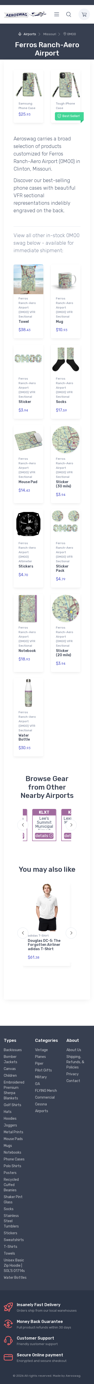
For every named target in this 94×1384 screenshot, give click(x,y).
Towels (9, 1253)
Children (10, 1075)
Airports (29, 34)
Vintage (41, 1050)
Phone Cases (14, 1159)
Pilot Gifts (43, 1070)
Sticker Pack (62, 568)
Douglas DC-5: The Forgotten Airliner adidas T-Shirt (44, 945)
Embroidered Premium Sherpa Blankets (14, 1090)
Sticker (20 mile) (63, 653)
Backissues (13, 1050)
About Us (73, 1050)
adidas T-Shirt (38, 935)
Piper (39, 1063)
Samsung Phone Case (27, 106)
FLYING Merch (46, 1091)
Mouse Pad (28, 482)
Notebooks (12, 1152)
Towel (24, 322)
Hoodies (10, 1118)
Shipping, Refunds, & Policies (75, 1062)
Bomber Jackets (10, 1059)
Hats (8, 1112)
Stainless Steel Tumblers (11, 1221)
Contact (73, 1081)
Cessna (41, 1104)
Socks (61, 402)
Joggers (10, 1125)
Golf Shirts (12, 1105)
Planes (40, 1057)
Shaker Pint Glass (13, 1199)
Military (41, 1077)
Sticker (25, 402)
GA (37, 1084)
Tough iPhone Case (65, 106)
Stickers (26, 566)
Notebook (27, 651)
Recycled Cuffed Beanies (11, 1184)
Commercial (45, 1097)
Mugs (8, 1146)
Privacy (72, 1074)
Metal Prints (13, 1132)
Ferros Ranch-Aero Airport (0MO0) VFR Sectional (27, 307)
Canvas (10, 1069)
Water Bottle (24, 737)
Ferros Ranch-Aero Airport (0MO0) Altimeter (27, 552)
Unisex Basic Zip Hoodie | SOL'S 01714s (14, 1265)
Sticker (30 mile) (63, 484)
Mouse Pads (13, 1139)
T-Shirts (10, 1247)
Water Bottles (15, 1277)
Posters (10, 1173)
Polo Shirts (12, 1166)
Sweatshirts (14, 1240)
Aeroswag (73, 1375)
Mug (59, 322)
